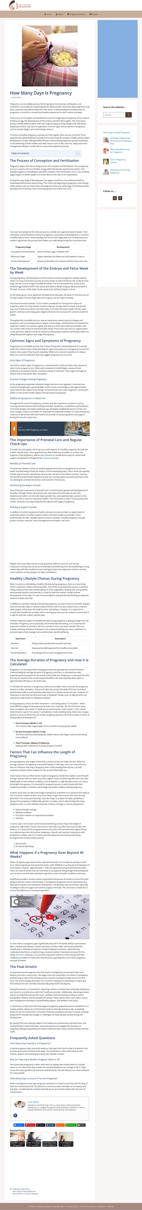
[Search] (128, 114)
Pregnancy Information (21, 1189)
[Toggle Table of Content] (76, 153)
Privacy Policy (72, 1206)
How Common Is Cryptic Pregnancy (25, 1194)
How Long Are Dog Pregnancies (24, 1191)
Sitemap (111, 1206)
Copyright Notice (58, 1206)
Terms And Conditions (87, 1206)
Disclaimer (102, 1206)
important (47, 458)
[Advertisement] (50, 211)
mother (21, 954)
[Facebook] (15, 1115)
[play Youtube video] (50, 917)
